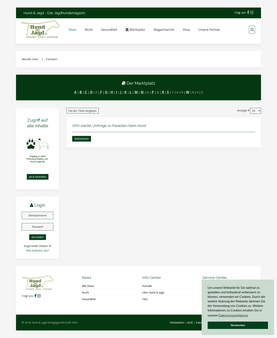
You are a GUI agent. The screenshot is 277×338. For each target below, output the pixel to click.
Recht (89, 30)
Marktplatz (137, 30)
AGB (190, 322)
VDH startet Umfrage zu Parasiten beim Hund (109, 126)
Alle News (88, 286)
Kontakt (147, 286)
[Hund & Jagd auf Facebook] (248, 13)
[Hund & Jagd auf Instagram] (251, 13)
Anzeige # (243, 110)
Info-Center (151, 278)
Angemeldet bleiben (36, 246)
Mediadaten (177, 322)
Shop (186, 30)
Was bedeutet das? (37, 250)
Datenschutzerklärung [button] (233, 315)
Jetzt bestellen (37, 177)
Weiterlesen (81, 138)
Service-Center (215, 278)
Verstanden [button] (238, 325)
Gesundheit (109, 30)
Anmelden (37, 237)
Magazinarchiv (164, 30)
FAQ (145, 299)
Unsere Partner (209, 30)
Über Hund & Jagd (153, 292)
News (73, 30)
